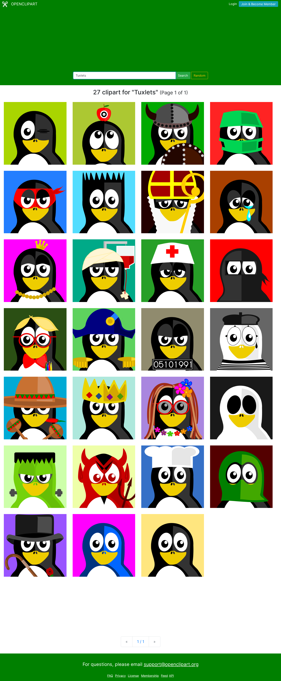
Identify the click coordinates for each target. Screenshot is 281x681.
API (171, 676)
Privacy (120, 676)
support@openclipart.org (171, 664)
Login (233, 4)
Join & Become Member (258, 4)
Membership (150, 676)
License (133, 676)
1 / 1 (140, 641)
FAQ (110, 676)
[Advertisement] (140, 40)
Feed (164, 676)
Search (183, 75)
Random (199, 75)
